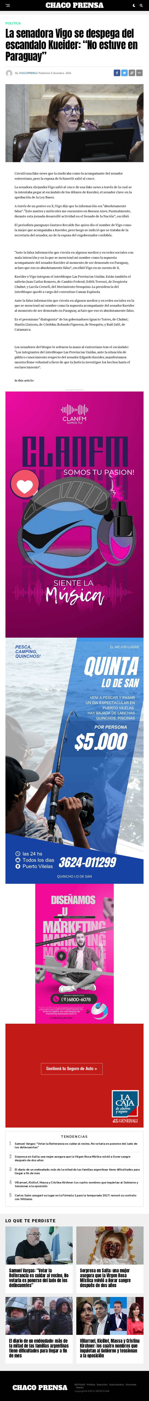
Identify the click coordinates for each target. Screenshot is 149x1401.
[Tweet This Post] (124, 73)
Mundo (80, 1387)
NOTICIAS (79, 1384)
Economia (131, 1384)
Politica (91, 1384)
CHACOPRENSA (28, 73)
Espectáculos (116, 1384)
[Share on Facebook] (117, 73)
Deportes (102, 1384)
